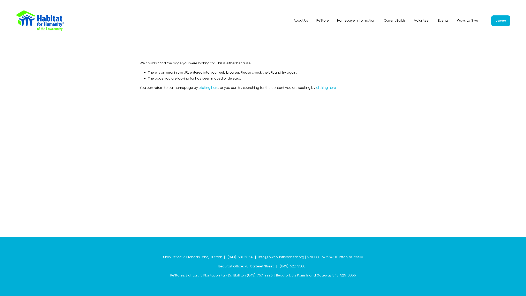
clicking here (208, 87)
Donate (501, 21)
